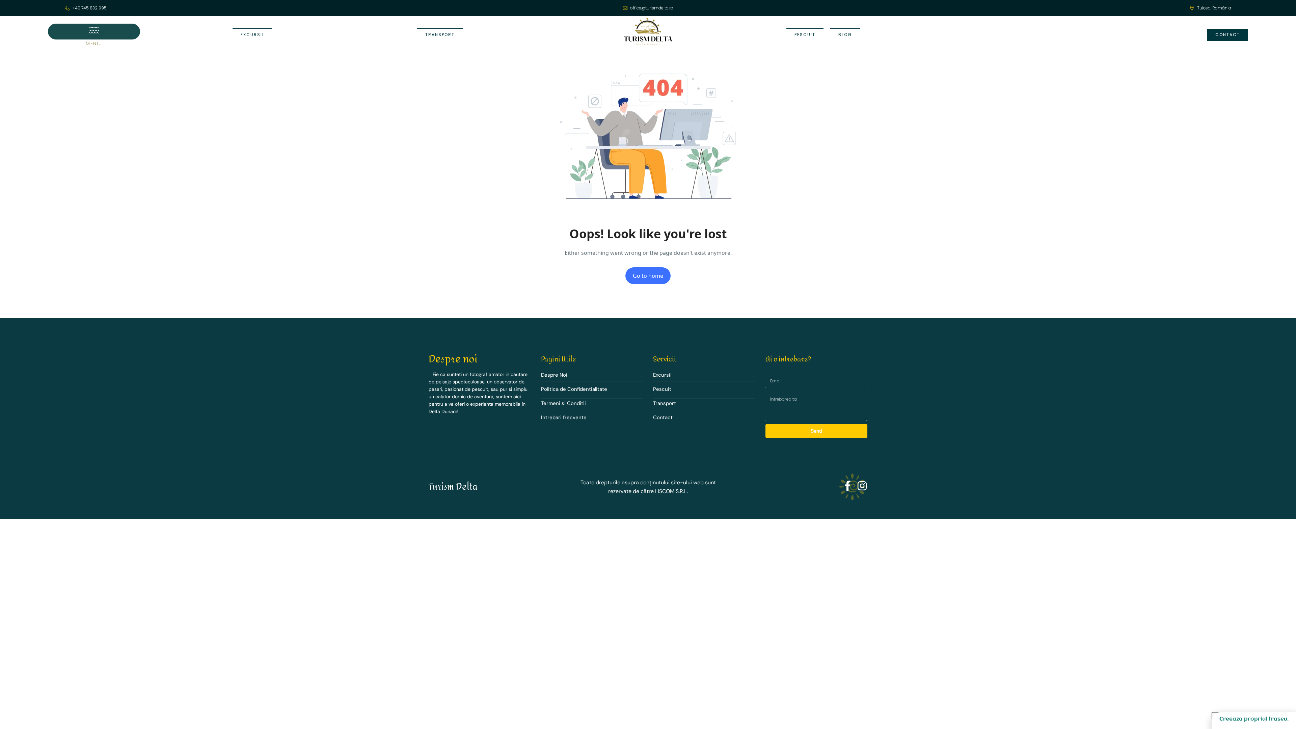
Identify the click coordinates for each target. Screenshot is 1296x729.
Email (768, 372)
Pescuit (662, 389)
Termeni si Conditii (563, 403)
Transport (664, 403)
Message (770, 392)
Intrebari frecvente (564, 417)
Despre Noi (554, 375)
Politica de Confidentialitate (574, 389)
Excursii (662, 375)
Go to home (648, 275)
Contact (663, 417)
